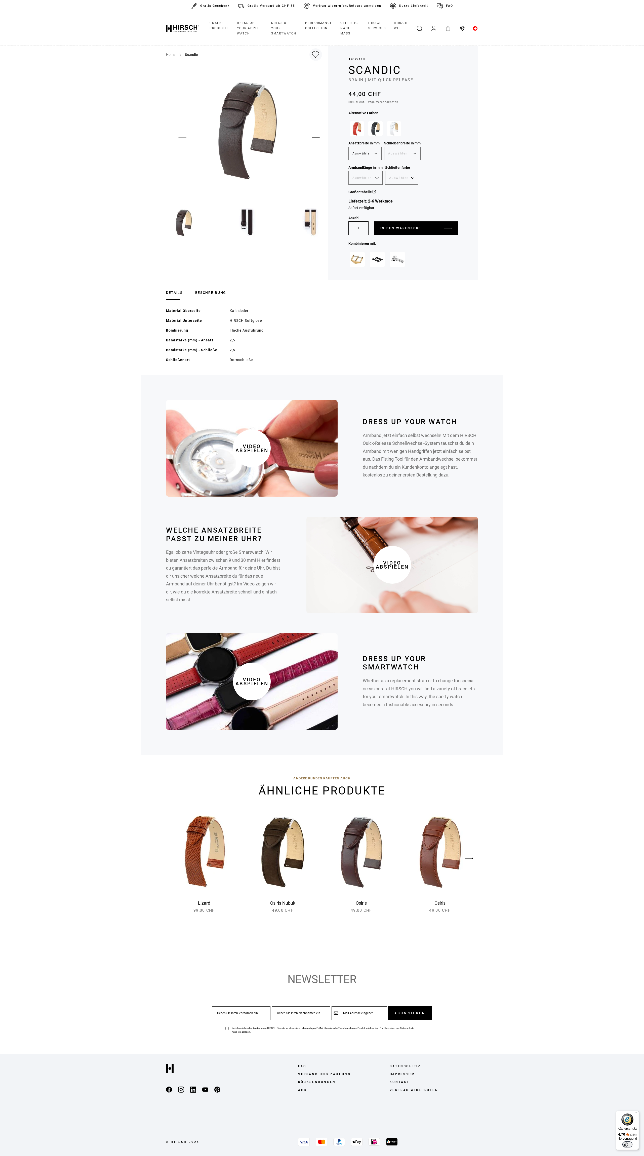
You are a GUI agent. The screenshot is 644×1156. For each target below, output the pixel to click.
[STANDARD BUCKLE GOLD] (357, 259)
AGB (302, 1090)
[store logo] (182, 28)
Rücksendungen (317, 1082)
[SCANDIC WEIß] (394, 128)
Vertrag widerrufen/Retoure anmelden (347, 6)
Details (174, 293)
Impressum (402, 1074)
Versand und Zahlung (324, 1074)
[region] (403, 130)
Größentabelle (360, 192)
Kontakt (400, 1082)
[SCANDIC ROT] (357, 128)
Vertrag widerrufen (414, 1090)
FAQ (449, 6)
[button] (178, 137)
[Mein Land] (475, 28)
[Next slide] (469, 858)
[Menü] (636, 1114)
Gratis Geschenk (215, 6)
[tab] (174, 292)
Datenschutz (407, 1028)
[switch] (627, 1144)
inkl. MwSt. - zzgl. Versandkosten (373, 102)
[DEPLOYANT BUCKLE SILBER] (397, 259)
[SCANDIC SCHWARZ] (375, 128)
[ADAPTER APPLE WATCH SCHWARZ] (377, 259)
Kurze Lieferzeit (413, 6)
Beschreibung (210, 293)
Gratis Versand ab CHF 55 (271, 6)
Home (171, 55)
